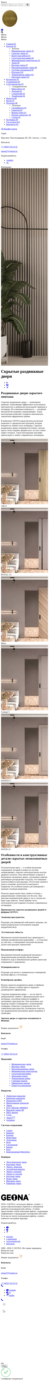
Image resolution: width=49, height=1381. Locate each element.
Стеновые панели (19, 1081)
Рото (8, 1149)
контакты (10, 1244)
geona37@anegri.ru (9, 151)
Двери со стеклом (14, 1174)
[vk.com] (7, 1230)
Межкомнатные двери (21, 1064)
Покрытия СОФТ (14, 1101)
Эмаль (9, 1105)
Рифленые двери (13, 1183)
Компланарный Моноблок (18, 1152)
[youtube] (7, 1227)
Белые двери (12, 1179)
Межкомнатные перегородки (24, 1071)
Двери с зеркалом (14, 1167)
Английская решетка (15, 1169)
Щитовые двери (13, 1181)
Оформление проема (20, 1083)
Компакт (10, 1133)
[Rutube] (7, 1232)
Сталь (8, 1115)
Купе (8, 1142)
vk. (7, 162)
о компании (11, 1239)
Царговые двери (13, 1164)
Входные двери (18, 1066)
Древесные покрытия (15, 1096)
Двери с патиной (13, 1171)
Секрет (9, 1130)
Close (4, 1366)
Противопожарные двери (22, 1069)
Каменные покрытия (15, 1098)
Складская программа (21, 1074)
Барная (9, 1147)
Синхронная (11, 1145)
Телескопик (11, 1140)
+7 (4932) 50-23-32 (9, 147)
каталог (9, 1236)
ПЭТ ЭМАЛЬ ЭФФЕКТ (17, 1108)
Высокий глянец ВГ (15, 1110)
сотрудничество (13, 1241)
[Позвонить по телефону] (2, 1286)
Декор (10, 1118)
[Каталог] (2, 30)
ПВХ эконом (12, 1112)
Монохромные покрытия (17, 1103)
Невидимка (11, 1138)
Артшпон (10, 1120)
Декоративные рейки (20, 1078)
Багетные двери (13, 1176)
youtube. (9, 160)
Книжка (9, 1135)
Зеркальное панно (19, 1076)
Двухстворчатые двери (16, 1162)
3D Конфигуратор (9, 129)
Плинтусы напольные (21, 1085)
